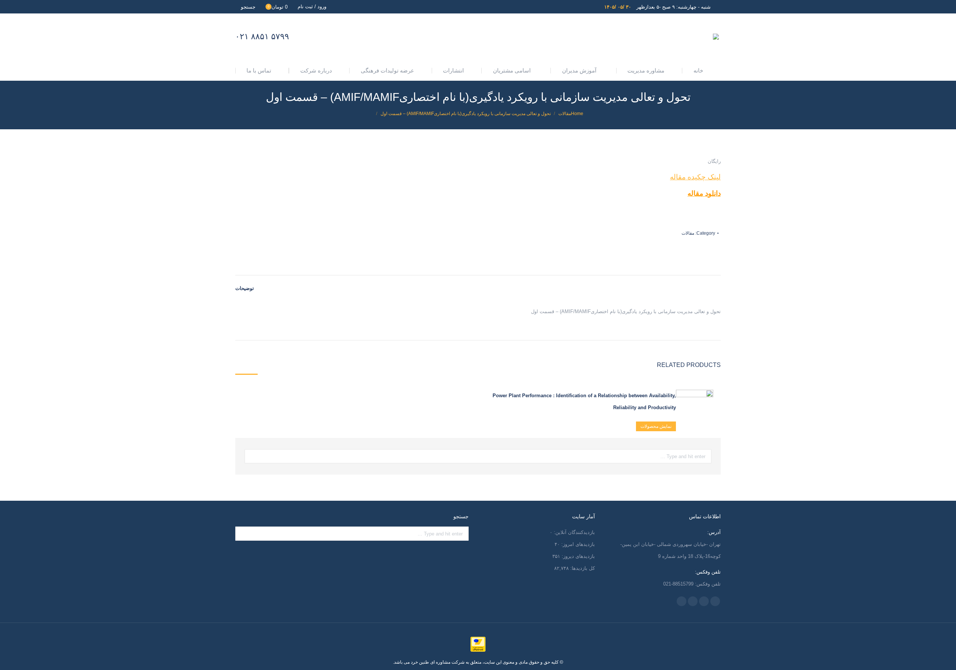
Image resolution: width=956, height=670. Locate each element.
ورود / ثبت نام (312, 6)
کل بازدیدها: (582, 568)
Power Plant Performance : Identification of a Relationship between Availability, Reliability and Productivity (584, 401)
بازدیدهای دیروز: (577, 556)
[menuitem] (701, 70)
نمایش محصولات (655, 426)
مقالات (688, 233)
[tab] (244, 284)
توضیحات (244, 288)
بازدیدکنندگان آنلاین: (573, 532)
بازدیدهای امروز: (577, 544)
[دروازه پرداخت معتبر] (478, 650)
